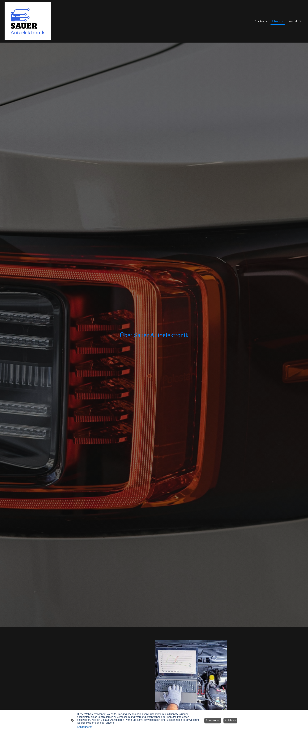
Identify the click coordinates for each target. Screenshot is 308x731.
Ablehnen (230, 720)
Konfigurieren (84, 727)
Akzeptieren (212, 720)
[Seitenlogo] (28, 21)
